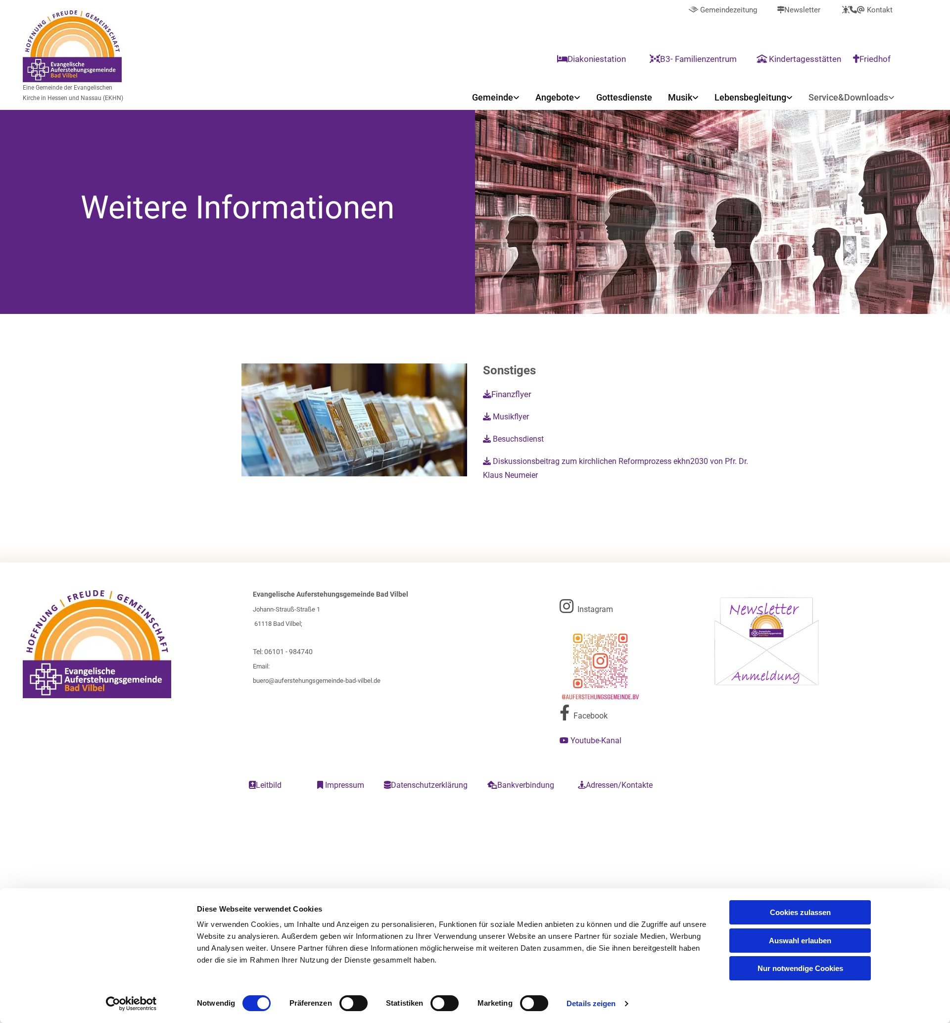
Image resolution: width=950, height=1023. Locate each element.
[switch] (353, 1003)
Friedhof (873, 59)
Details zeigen (591, 1003)
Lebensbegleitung (750, 97)
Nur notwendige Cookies (800, 968)
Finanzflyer (507, 394)
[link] (495, 97)
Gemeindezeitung (723, 9)
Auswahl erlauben (800, 940)
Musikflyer (506, 416)
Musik (680, 97)
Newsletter (798, 9)
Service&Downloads (848, 97)
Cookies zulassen (800, 912)
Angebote (554, 97)
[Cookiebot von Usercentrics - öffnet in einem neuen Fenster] (131, 1003)
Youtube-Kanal (591, 740)
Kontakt (867, 9)
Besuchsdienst (513, 439)
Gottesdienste (624, 97)
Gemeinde (492, 97)
